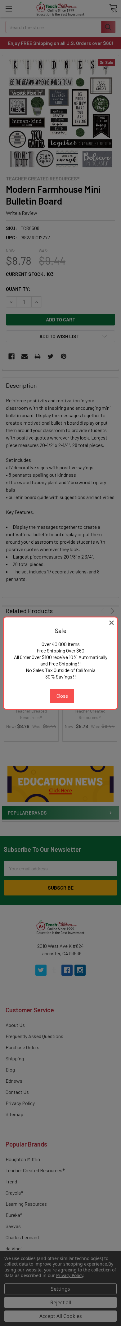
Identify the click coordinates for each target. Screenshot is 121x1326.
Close (62, 696)
